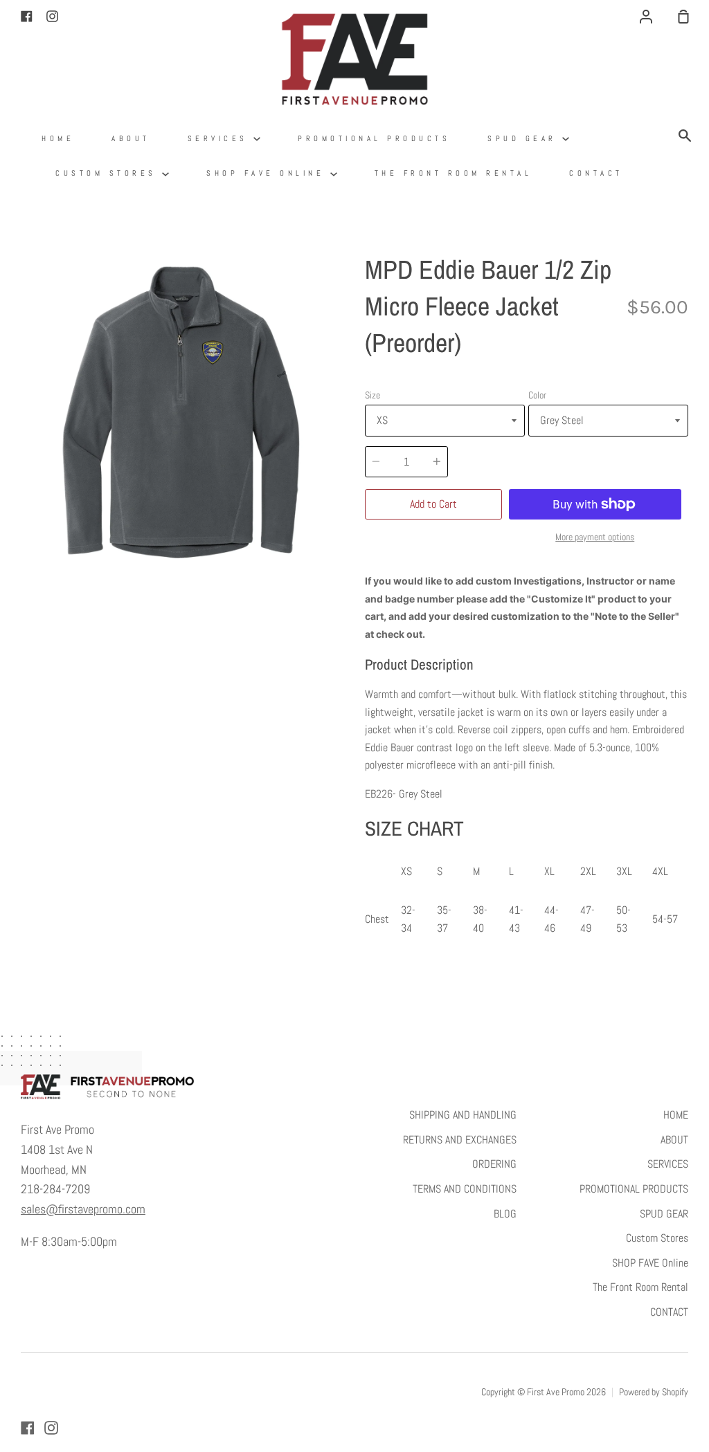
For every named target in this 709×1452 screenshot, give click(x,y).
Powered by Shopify (653, 1392)
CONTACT (596, 173)
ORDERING (494, 1164)
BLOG (505, 1213)
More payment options (594, 537)
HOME (58, 138)
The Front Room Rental (453, 173)
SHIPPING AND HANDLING (463, 1115)
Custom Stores (108, 173)
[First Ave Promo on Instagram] (51, 1428)
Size (372, 395)
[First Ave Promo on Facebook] (28, 1428)
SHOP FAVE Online (268, 173)
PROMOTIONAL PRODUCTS (374, 138)
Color (537, 395)
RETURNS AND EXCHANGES (460, 1139)
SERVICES (221, 138)
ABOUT (130, 138)
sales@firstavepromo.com (83, 1209)
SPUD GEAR (524, 138)
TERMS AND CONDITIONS (465, 1189)
